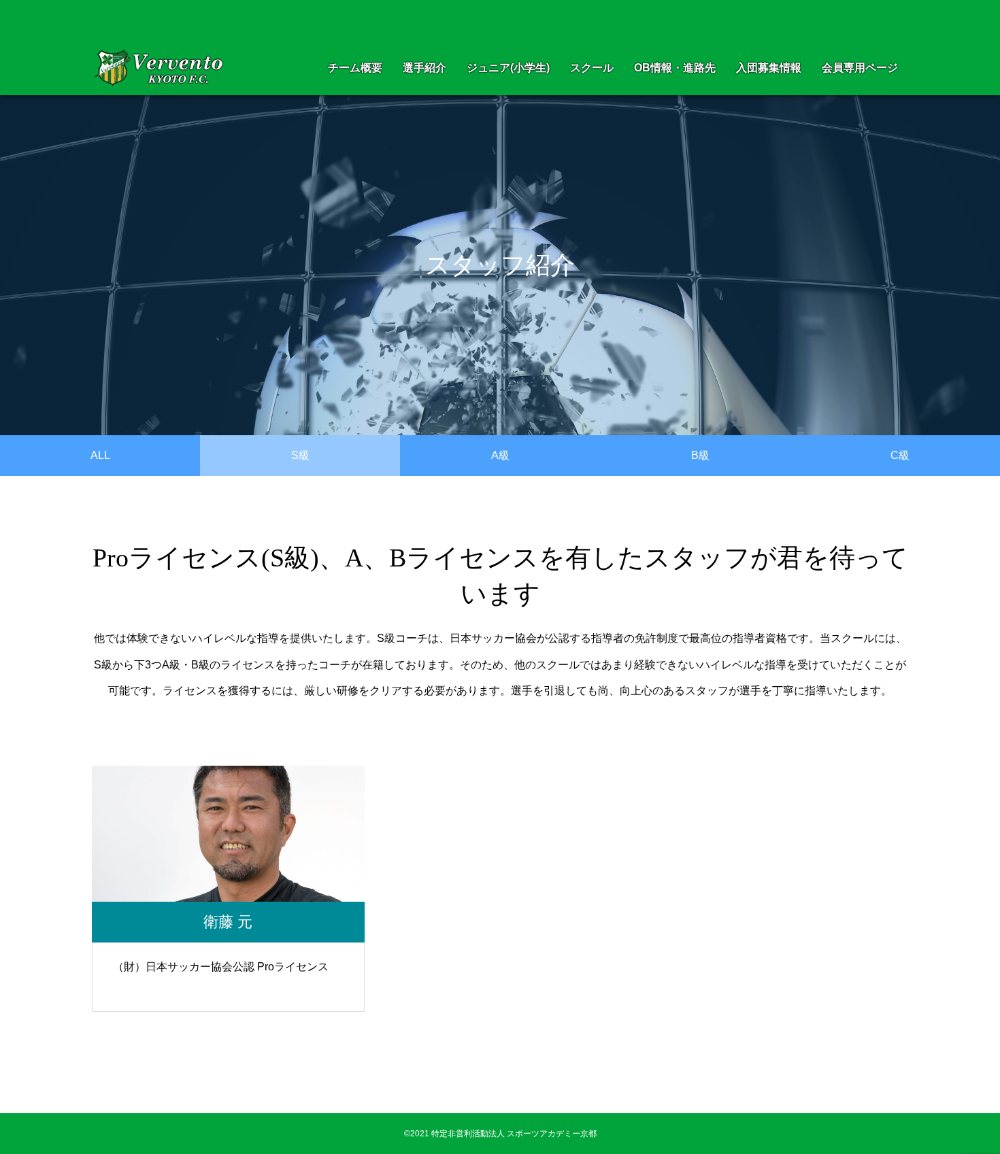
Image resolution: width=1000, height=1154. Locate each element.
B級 (700, 455)
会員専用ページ (860, 67)
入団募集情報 (768, 67)
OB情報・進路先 (675, 67)
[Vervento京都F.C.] (162, 68)
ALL (100, 455)
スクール (592, 67)
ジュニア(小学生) (508, 67)
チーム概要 (355, 67)
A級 (500, 455)
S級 (300, 455)
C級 (900, 455)
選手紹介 (424, 67)
